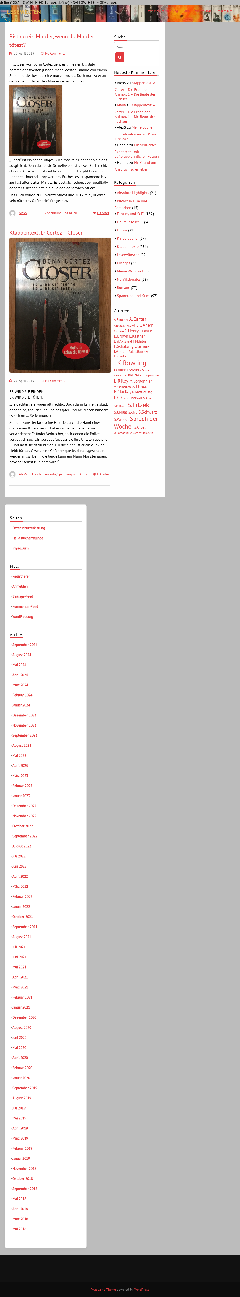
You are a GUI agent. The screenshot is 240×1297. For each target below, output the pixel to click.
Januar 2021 (21, 1007)
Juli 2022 (19, 856)
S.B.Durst (120, 406)
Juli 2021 (19, 947)
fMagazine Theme (103, 1289)
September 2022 (24, 836)
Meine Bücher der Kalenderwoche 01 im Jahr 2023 (135, 133)
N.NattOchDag (142, 392)
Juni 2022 (19, 866)
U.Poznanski (121, 433)
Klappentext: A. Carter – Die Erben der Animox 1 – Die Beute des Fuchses (135, 90)
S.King (133, 412)
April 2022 (20, 876)
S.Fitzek (138, 405)
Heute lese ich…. (130, 222)
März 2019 (20, 1138)
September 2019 (24, 1088)
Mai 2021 (19, 967)
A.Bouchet (121, 319)
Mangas (141, 386)
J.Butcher (141, 352)
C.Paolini (146, 330)
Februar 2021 (22, 997)
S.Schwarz (148, 412)
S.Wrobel (121, 419)
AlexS (23, 213)
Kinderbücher (128, 238)
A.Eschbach (120, 325)
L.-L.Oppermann (149, 375)
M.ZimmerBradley (124, 386)
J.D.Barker (121, 356)
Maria (121, 105)
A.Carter (137, 319)
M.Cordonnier (140, 381)
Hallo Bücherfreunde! (197, 11)
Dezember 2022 (24, 806)
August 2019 (21, 1098)
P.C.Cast (122, 397)
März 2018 (20, 1219)
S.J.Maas (121, 412)
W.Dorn (134, 433)
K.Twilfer (131, 375)
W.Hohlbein (146, 433)
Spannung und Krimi (62, 213)
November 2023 (24, 725)
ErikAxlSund (123, 341)
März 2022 (20, 886)
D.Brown (121, 336)
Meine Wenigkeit (130, 271)
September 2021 (24, 926)
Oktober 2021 (22, 916)
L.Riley (121, 381)
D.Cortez (103, 213)
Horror (122, 230)
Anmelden (20, 586)
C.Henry (132, 330)
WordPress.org (22, 616)
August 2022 (21, 846)
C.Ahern (146, 325)
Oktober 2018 (22, 1178)
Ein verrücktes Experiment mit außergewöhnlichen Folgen (137, 150)
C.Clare (119, 331)
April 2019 (20, 1128)
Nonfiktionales (129, 279)
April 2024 (20, 675)
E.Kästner (137, 336)
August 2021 (21, 937)
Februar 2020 (22, 1068)
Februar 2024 (22, 695)
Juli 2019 (19, 1108)
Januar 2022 (21, 906)
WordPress (141, 1289)
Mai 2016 (19, 1229)
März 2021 (20, 987)
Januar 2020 (21, 1078)
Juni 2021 (19, 957)
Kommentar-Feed (25, 606)
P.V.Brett (136, 398)
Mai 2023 (19, 755)
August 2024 (21, 654)
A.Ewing (133, 325)
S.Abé (147, 398)
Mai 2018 (19, 1198)
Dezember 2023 (24, 715)
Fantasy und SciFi (131, 213)
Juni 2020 (19, 1037)
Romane (123, 287)
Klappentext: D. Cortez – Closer (45, 232)
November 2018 (24, 1168)
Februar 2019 (22, 1148)
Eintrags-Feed (22, 596)
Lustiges (123, 263)
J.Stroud (133, 370)
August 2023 (21, 745)
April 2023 (20, 765)
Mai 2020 (19, 1047)
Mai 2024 (19, 665)
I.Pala (131, 352)
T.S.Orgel (138, 427)
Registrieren (21, 576)
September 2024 (24, 644)
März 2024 (20, 685)
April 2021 (20, 977)
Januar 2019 (21, 1158)
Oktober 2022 (22, 826)
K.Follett (119, 375)
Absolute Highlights (133, 192)
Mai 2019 (19, 1118)
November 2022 (24, 816)
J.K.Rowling (130, 362)
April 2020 (20, 1057)
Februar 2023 (22, 785)
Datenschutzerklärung (162, 11)
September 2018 (24, 1188)
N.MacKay (122, 391)
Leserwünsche (128, 254)
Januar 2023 (21, 796)
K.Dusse (144, 370)
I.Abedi (120, 351)
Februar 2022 (22, 896)
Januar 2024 (21, 705)
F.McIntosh (140, 341)
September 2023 (24, 735)
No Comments (55, 53)
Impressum (224, 11)
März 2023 (20, 775)
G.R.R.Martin (142, 346)
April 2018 (20, 1209)
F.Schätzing (124, 346)
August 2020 (21, 1027)
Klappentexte (46, 474)
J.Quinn (120, 370)
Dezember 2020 (24, 1017)
